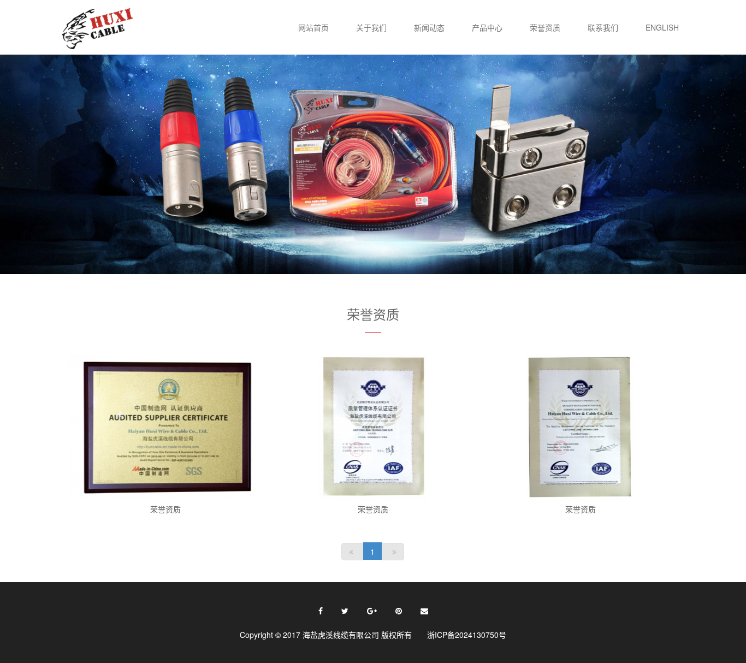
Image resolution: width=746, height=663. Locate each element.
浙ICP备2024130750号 (466, 634)
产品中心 (487, 27)
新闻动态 (429, 27)
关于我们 (371, 27)
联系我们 (603, 27)
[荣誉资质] (165, 427)
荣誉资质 (545, 27)
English (662, 27)
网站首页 (313, 27)
